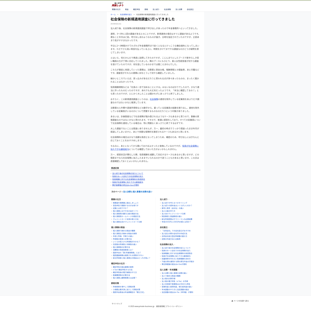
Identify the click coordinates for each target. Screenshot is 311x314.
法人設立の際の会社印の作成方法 (174, 233)
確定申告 (136, 9)
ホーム (113, 14)
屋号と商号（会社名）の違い (173, 208)
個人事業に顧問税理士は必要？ (125, 278)
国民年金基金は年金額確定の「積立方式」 (129, 292)
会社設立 (190, 9)
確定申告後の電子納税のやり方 (125, 272)
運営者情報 (160, 306)
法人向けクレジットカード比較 (174, 213)
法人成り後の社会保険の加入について (127, 173)
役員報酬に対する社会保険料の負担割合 (128, 179)
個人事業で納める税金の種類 (124, 230)
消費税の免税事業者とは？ (123, 249)
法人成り (156, 9)
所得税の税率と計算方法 (122, 239)
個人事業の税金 (118, 227)
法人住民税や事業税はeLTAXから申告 (176, 284)
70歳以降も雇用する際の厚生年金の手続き (178, 261)
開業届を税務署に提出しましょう (125, 203)
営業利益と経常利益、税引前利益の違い (177, 286)
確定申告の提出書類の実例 (123, 267)
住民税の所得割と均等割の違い (125, 244)
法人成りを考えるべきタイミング (174, 203)
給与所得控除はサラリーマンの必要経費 (177, 219)
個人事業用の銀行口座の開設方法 (125, 213)
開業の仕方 (116, 9)
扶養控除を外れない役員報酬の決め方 (176, 258)
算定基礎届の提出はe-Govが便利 (125, 185)
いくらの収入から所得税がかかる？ (126, 241)
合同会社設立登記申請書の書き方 (174, 236)
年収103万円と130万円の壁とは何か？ (176, 221)
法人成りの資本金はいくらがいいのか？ (177, 205)
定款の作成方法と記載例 (171, 239)
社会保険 (167, 9)
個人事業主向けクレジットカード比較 (127, 221)
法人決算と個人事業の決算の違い (137, 191)
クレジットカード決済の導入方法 (125, 219)
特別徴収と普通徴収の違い (172, 216)
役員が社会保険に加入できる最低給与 (127, 182)
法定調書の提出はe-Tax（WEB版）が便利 (177, 292)
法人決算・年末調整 (168, 269)
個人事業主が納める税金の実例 (125, 233)
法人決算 (178, 9)
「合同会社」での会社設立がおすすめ (176, 230)
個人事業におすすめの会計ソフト (125, 211)
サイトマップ (117, 303)
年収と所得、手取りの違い (123, 236)
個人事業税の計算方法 (121, 247)
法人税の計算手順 (168, 278)
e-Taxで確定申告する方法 (122, 269)
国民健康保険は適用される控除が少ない (128, 255)
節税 (146, 9)
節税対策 (115, 283)
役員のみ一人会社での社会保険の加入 (127, 176)
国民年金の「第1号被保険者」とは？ (127, 252)
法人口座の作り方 (168, 211)
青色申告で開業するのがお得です (125, 205)
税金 (127, 9)
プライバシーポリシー (174, 306)
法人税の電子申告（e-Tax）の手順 (175, 281)
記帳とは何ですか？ (120, 208)
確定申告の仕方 (118, 263)
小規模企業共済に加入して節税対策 (126, 289)
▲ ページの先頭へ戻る (240, 301)
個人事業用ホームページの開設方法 (126, 216)
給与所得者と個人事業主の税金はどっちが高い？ (131, 258)
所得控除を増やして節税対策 (124, 286)
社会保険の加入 (126, 14)
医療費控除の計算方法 (121, 275)
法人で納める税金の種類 (171, 276)
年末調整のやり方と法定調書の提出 (175, 289)
